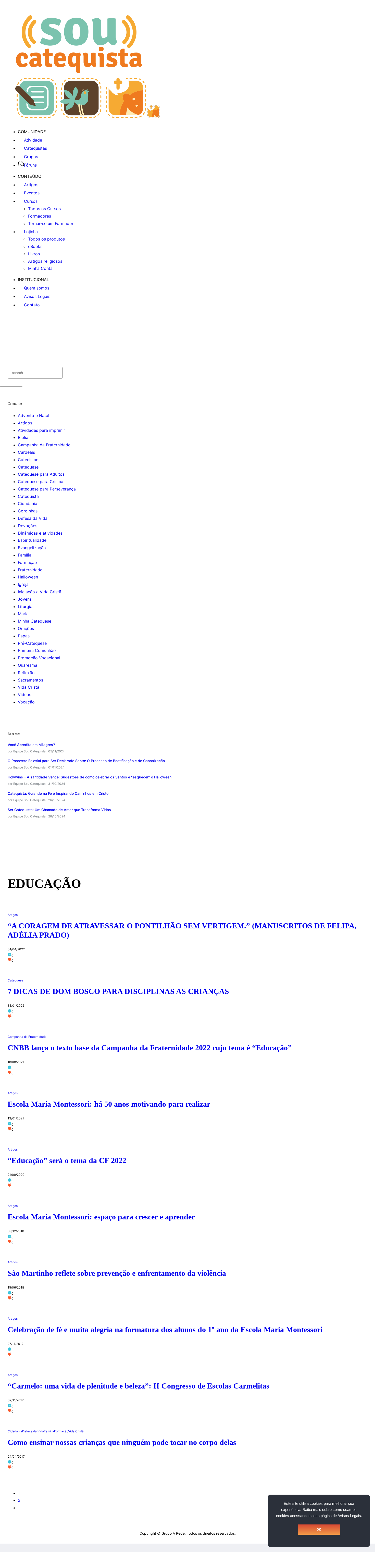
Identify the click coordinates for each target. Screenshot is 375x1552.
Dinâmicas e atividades (40, 533)
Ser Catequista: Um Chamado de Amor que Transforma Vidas (59, 809)
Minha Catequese (34, 621)
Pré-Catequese (32, 643)
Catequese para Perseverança (47, 488)
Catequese (28, 467)
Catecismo (28, 459)
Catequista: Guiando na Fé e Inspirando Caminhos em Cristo (58, 793)
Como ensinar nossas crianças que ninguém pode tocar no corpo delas (122, 1442)
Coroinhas (28, 510)
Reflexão (26, 672)
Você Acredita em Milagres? (31, 744)
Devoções (27, 525)
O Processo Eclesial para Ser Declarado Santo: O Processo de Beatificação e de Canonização (86, 761)
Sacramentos (30, 680)
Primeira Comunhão (37, 650)
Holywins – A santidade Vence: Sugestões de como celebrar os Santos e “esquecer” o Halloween (89, 777)
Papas (24, 635)
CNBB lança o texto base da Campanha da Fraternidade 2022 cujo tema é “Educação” (150, 1047)
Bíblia (23, 437)
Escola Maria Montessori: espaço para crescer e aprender (101, 1217)
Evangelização (32, 547)
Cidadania (27, 503)
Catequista (28, 496)
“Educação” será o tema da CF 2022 (67, 1160)
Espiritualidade (32, 540)
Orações (26, 628)
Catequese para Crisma (40, 481)
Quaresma (27, 665)
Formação (27, 562)
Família (24, 555)
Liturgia (25, 606)
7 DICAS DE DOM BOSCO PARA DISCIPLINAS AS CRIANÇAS (118, 991)
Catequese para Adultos (41, 474)
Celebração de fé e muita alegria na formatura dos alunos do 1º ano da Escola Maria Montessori (165, 1329)
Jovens (25, 599)
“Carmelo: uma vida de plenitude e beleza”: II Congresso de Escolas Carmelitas (138, 1386)
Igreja (23, 584)
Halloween (28, 576)
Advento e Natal (33, 415)
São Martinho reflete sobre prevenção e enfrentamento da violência (117, 1273)
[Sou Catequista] (87, 116)
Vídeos (24, 694)
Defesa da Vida (32, 518)
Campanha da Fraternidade (44, 444)
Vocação (26, 701)
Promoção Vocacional (39, 657)
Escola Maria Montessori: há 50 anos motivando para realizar (109, 1104)
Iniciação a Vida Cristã (39, 591)
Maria (23, 613)
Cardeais (26, 452)
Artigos (25, 422)
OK (319, 1529)
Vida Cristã (28, 687)
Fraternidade (30, 569)
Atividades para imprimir (41, 430)
